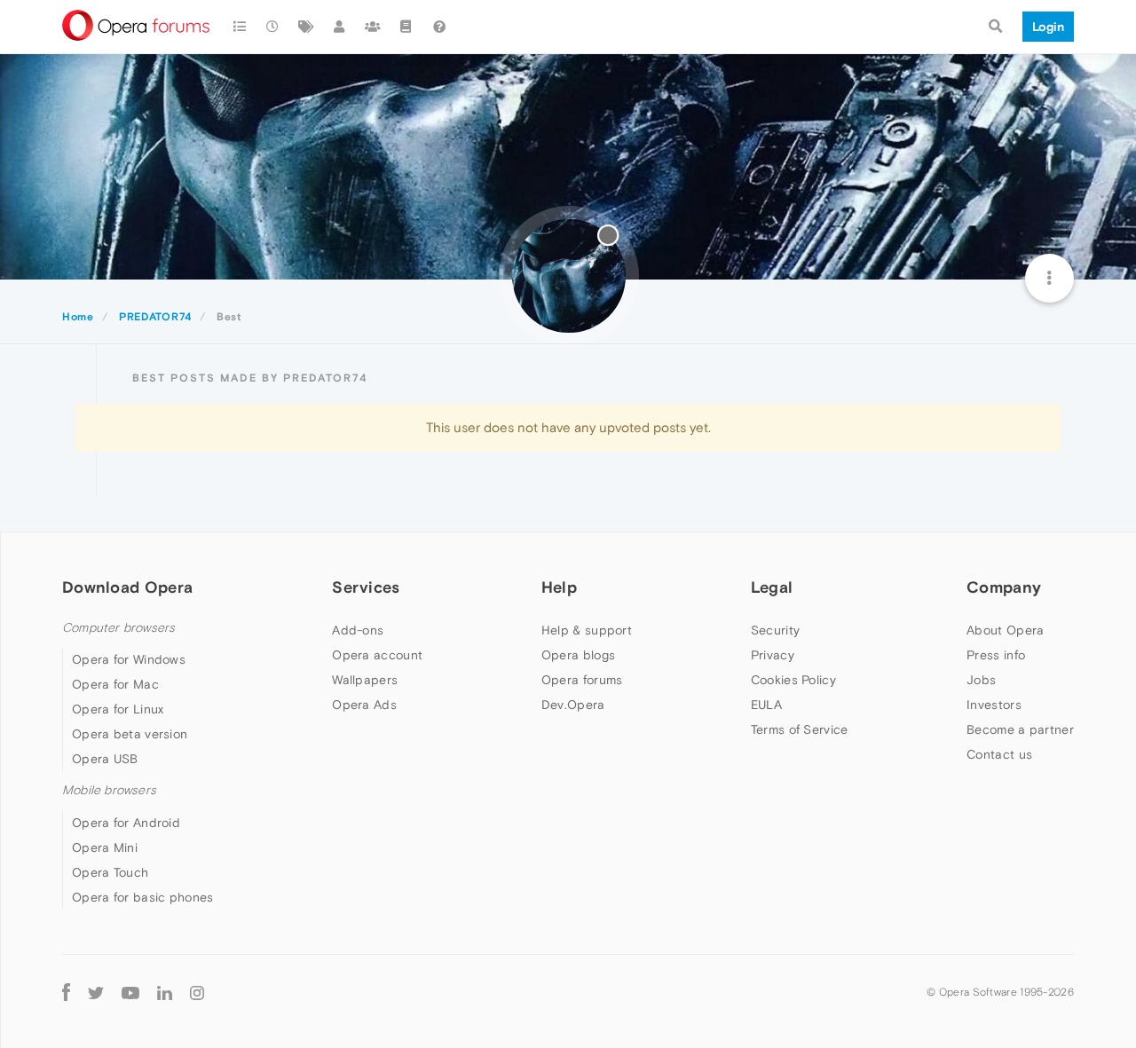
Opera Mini (105, 847)
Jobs (981, 680)
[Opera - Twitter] (96, 992)
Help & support (586, 630)
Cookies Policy (793, 680)
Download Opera (127, 587)
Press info (995, 655)
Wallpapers (365, 680)
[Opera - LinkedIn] (164, 992)
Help (559, 587)
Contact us (999, 754)
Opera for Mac (115, 684)
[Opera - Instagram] (197, 992)
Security (775, 630)
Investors (994, 704)
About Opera (1005, 630)
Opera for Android (126, 823)
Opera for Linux (118, 709)
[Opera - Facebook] (66, 992)
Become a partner (1020, 729)
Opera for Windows (128, 659)
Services (365, 587)
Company (1003, 587)
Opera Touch (110, 872)
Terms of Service (799, 729)
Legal (772, 587)
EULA (766, 704)
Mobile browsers (109, 790)
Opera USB (105, 759)
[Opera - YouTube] (130, 992)
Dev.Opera (573, 704)
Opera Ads (364, 704)
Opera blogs (578, 655)
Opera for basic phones (143, 897)
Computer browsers (118, 627)
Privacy (772, 655)
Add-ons (357, 630)
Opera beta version (129, 734)
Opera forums (582, 680)
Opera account (377, 655)
